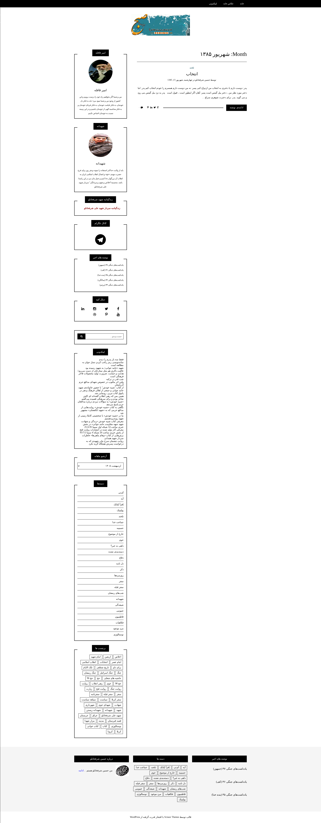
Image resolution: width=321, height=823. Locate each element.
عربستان (84, 715)
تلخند (192, 67)
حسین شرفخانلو (202, 80)
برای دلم (117, 667)
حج (98, 678)
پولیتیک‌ (120, 510)
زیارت (89, 689)
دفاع (121, 557)
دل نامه (120, 563)
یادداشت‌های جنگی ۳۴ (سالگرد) (111, 280)
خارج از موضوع (116, 534)
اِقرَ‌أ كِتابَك (165, 767)
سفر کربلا (116, 699)
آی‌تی (121, 492)
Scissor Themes (171, 817)
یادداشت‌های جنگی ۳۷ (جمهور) (111, 265)
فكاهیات (169, 794)
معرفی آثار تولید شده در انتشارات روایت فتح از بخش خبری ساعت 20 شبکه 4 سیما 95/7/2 (102, 431)
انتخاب (192, 74)
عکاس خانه (228, 3)
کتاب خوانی (92, 726)
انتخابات (104, 662)
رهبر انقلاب (97, 683)
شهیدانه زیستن (93, 710)
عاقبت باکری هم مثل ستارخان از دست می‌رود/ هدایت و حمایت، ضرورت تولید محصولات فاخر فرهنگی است (101, 374)
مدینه (101, 721)
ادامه (81, 770)
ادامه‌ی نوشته (236, 107)
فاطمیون (119, 617)
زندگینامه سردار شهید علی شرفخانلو (102, 208)
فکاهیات (120, 622)
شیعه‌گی (119, 605)
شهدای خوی (104, 705)
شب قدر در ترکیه (115, 379)
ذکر (122, 569)
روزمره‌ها (119, 575)
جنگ (119, 673)
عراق (94, 715)
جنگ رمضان (90, 673)
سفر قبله (119, 587)
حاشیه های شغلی (112, 678)
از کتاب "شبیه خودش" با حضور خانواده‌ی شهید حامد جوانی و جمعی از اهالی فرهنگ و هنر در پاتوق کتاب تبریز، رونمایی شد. (101, 390)
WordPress (135, 817)
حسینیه (120, 528)
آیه (122, 498)
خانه (242, 3)
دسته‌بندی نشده (116, 551)
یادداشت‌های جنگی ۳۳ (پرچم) (112, 285)
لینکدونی (213, 3)
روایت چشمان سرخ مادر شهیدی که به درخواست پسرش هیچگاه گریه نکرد (105, 442)
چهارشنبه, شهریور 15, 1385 (180, 80)
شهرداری (89, 705)
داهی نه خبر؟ (117, 546)
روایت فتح (101, 689)
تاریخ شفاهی (102, 667)
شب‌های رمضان (116, 593)
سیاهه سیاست (89, 699)
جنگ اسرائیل (106, 673)
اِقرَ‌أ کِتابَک (119, 504)
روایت (85, 683)
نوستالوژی (119, 634)
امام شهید (96, 657)
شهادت (117, 705)
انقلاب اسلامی (89, 662)
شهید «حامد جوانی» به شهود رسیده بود (104, 368)
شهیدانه (120, 599)
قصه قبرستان (114, 721)
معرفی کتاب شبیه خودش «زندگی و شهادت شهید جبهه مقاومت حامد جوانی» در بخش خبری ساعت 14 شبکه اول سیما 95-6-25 (102, 424)
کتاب (104, 726)
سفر (121, 581)
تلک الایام (87, 667)
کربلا (119, 731)
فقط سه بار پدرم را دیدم (111, 359)
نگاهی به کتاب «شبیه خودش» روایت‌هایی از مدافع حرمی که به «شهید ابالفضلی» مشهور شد (102, 410)
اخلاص (118, 657)
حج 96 (90, 678)
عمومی (120, 611)
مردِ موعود (118, 628)
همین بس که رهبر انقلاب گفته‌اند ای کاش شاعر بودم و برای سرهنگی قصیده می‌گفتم (103, 397)
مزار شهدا (90, 721)
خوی (121, 540)
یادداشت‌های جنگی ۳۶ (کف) (112, 270)
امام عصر (116, 662)
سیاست (104, 699)
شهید (118, 710)
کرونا (110, 731)
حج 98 (118, 683)
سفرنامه (95, 694)
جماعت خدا (118, 522)
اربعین (108, 657)
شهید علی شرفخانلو (111, 715)
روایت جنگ (115, 689)
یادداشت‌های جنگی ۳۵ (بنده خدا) (110, 275)
